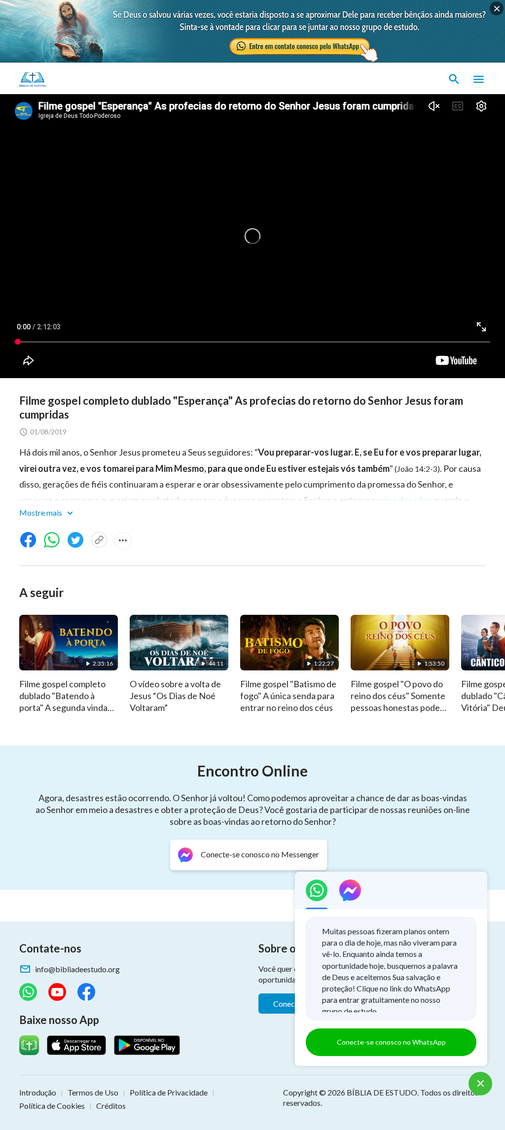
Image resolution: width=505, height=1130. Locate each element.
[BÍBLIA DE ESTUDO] (65, 79)
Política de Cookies (52, 1105)
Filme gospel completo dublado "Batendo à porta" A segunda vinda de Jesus (63, 701)
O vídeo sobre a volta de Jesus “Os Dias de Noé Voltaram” (175, 695)
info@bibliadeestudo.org (77, 969)
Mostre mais (41, 512)
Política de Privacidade (169, 1092)
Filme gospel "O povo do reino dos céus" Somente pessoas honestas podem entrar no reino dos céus (399, 701)
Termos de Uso (93, 1092)
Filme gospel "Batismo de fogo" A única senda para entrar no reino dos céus (288, 695)
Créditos (111, 1105)
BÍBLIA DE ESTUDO (382, 1092)
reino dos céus (404, 499)
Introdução (37, 1092)
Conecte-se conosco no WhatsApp (391, 1042)
